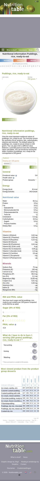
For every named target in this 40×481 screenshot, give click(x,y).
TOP (35, 418)
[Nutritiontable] (17, 7)
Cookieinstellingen (24, 468)
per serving (24, 63)
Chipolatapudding (7, 403)
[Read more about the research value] (16, 175)
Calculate (21, 422)
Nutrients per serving (23, 420)
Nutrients (12, 420)
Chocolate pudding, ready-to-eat (11, 398)
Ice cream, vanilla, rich (9, 388)
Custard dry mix (7, 411)
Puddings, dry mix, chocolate (11, 406)
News (31, 50)
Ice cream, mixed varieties (10, 396)
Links (32, 422)
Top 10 (34, 420)
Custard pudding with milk (10, 393)
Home (5, 420)
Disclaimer (11, 468)
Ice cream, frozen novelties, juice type (11, 401)
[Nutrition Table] (30, 472)
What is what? (12, 50)
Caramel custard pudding (10, 391)
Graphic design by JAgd (10, 462)
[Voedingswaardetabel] (25, 472)
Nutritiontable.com (15, 472)
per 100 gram (16, 63)
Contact (23, 464)
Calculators (23, 50)
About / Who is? (11, 422)
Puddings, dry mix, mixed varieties (11, 409)
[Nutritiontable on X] (19, 475)
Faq (27, 422)
